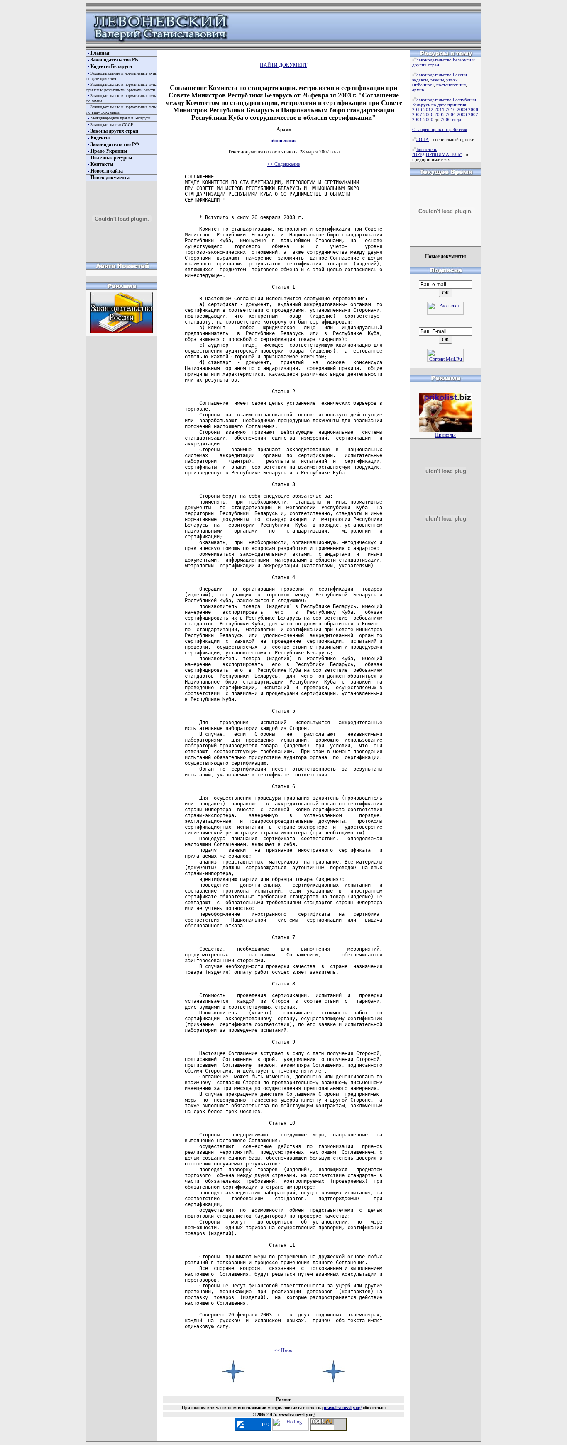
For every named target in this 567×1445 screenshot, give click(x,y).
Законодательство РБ (114, 60)
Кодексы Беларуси (111, 66)
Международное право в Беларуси (120, 118)
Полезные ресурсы (111, 158)
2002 (473, 114)
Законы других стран (114, 131)
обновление (283, 141)
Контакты (101, 164)
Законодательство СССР (111, 124)
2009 (462, 109)
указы (451, 79)
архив (418, 89)
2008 (473, 109)
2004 (451, 114)
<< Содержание (283, 164)
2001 (417, 119)
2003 (462, 114)
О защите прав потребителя (439, 129)
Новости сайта (106, 171)
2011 (440, 109)
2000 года (451, 119)
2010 (451, 109)
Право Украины (108, 151)
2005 (440, 114)
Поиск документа (110, 177)
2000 (428, 119)
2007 (417, 114)
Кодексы (100, 138)
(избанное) (423, 84)
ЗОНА (422, 139)
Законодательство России (441, 74)
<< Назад (283, 1350)
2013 (417, 109)
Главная (100, 53)
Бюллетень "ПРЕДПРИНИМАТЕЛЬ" (437, 152)
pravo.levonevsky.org (342, 1407)
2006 (428, 114)
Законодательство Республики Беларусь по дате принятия (444, 102)
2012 (428, 109)
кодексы (420, 79)
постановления (451, 84)
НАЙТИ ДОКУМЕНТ (283, 65)
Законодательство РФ (114, 144)
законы (437, 79)
